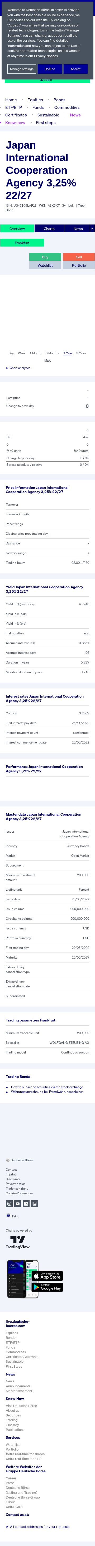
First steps (46, 122)
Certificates (16, 115)
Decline (50, 69)
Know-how (15, 122)
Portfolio (79, 265)
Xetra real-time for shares (25, 1454)
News (75, 115)
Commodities (67, 107)
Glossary (12, 1425)
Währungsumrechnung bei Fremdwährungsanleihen (47, 1092)
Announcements (18, 1386)
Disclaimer (13, 1179)
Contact (11, 1169)
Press (10, 1483)
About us (12, 1410)
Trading (12, 1420)
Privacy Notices (46, 56)
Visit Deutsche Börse (21, 1406)
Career (11, 1478)
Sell (79, 256)
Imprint (11, 1174)
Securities (13, 1415)
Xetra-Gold (14, 1507)
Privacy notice (15, 1184)
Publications (15, 1429)
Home (11, 100)
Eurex (10, 1502)
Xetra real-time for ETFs (24, 1459)
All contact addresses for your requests (37, 1526)
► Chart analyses (18, 368)
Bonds (59, 100)
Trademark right (17, 1188)
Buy (45, 256)
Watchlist (45, 265)
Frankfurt (22, 242)
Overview (17, 228)
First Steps (14, 1366)
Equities (35, 100)
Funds (38, 107)
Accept (75, 69)
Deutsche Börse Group (23, 1497)
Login (48, 80)
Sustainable (48, 115)
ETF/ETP (13, 107)
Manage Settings (22, 69)
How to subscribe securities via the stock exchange (47, 1087)
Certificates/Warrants (22, 1357)
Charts (49, 228)
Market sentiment (19, 1391)
